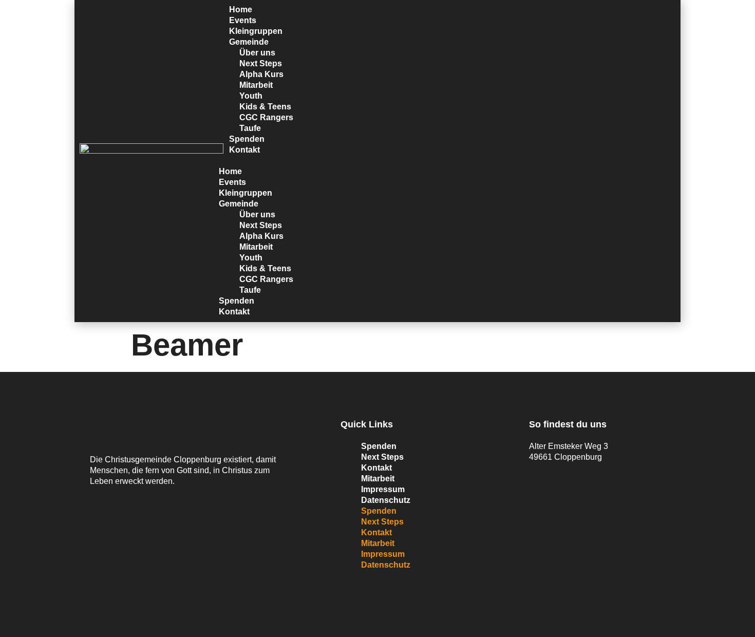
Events (232, 182)
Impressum (383, 489)
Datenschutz (385, 500)
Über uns (257, 52)
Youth (250, 95)
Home (230, 171)
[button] (436, 160)
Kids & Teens (265, 106)
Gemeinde (249, 42)
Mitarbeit (256, 85)
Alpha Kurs (261, 74)
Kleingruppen (245, 193)
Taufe (250, 290)
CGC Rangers (266, 117)
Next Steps (260, 63)
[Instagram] (159, 431)
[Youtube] (131, 431)
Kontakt (244, 149)
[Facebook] (103, 431)
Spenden (236, 300)
